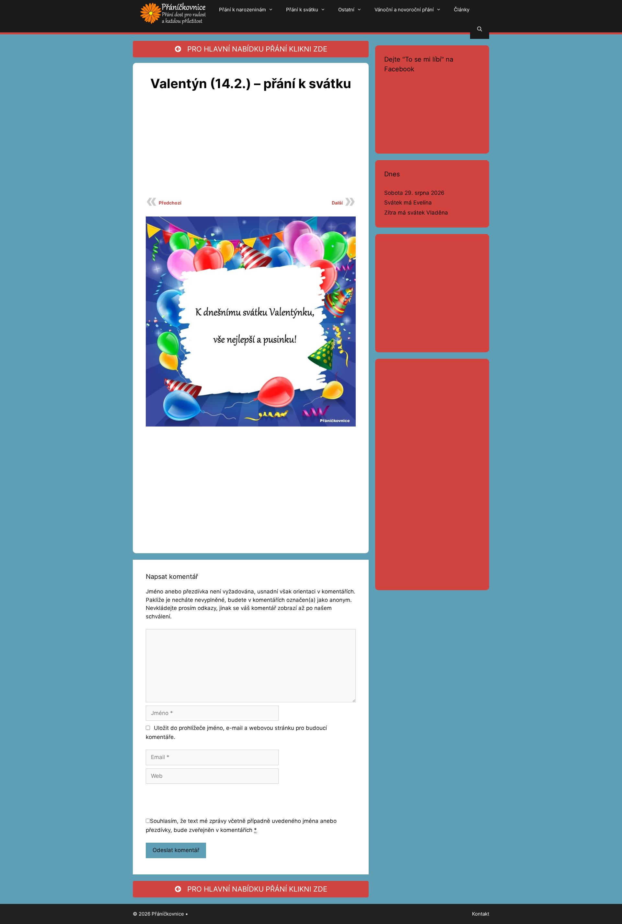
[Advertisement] (251, 147)
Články (461, 9)
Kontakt (480, 914)
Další (337, 202)
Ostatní (346, 9)
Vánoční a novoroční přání (404, 9)
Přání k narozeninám (242, 9)
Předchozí (170, 202)
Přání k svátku (302, 9)
